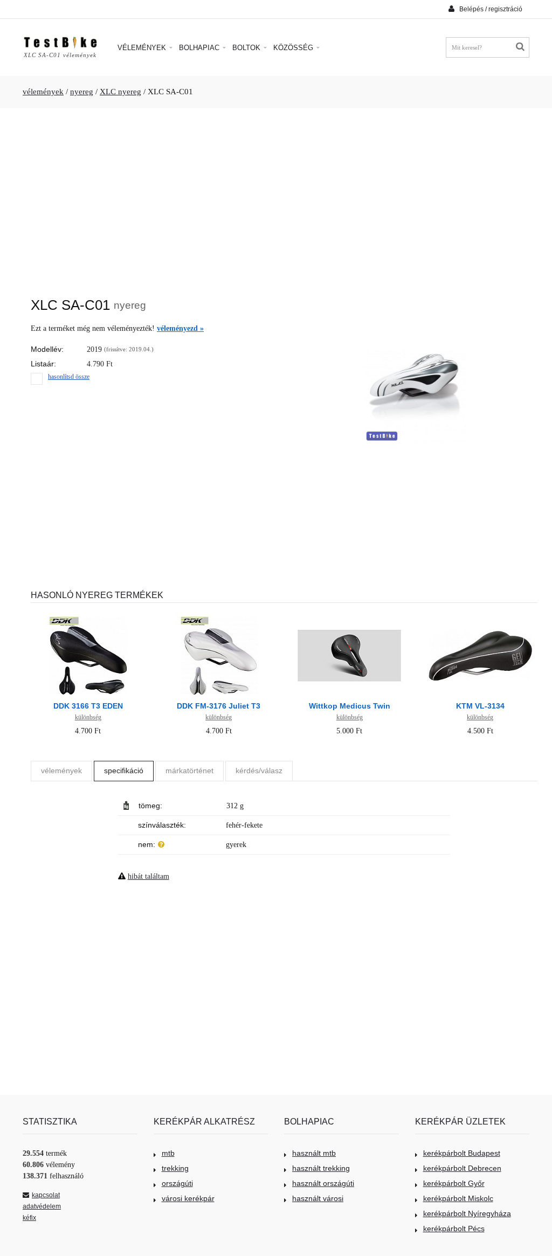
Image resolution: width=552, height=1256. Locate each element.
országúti (177, 1183)
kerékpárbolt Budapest (461, 1153)
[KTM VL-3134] (480, 617)
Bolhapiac (200, 48)
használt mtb (314, 1153)
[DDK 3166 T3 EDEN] (88, 617)
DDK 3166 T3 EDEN (88, 706)
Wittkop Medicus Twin (349, 706)
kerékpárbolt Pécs (454, 1228)
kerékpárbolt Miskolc (458, 1198)
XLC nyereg (120, 91)
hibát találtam (148, 876)
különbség (88, 717)
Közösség (294, 48)
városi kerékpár (188, 1198)
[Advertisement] (276, 197)
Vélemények (143, 48)
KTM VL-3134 (480, 706)
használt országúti (323, 1183)
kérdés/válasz (259, 770)
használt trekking (321, 1168)
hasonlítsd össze (68, 376)
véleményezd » (180, 328)
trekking (175, 1168)
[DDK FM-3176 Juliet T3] (219, 617)
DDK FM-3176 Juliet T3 (218, 706)
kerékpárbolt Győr (454, 1183)
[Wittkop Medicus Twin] (349, 617)
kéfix (29, 1218)
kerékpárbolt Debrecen (462, 1168)
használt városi (317, 1198)
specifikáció (123, 770)
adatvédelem (42, 1206)
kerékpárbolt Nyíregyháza (467, 1213)
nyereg (81, 91)
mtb (168, 1153)
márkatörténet (189, 770)
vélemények (43, 91)
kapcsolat (46, 1195)
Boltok (247, 48)
